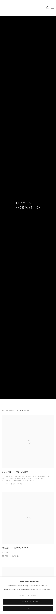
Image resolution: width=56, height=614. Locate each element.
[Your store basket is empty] (47, 8)
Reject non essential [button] (28, 602)
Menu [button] (52, 8)
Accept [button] (28, 608)
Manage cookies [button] (28, 595)
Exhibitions (24, 411)
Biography (8, 411)
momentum (17, 8)
